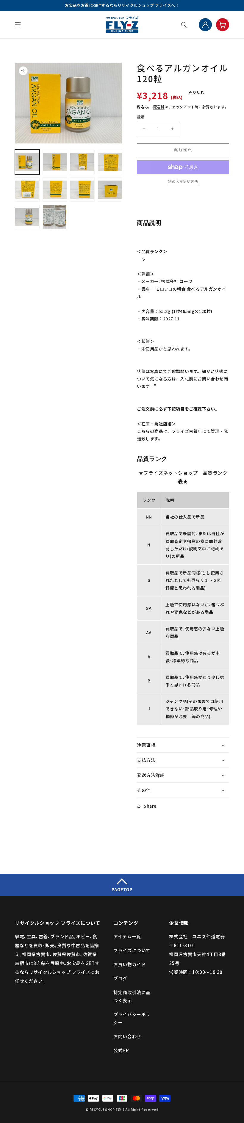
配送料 (159, 106)
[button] (17, 24)
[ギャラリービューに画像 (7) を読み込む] (82, 189)
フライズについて (132, 950)
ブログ (120, 978)
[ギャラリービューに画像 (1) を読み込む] (27, 162)
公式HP (121, 1050)
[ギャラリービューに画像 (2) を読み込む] (55, 162)
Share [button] (150, 806)
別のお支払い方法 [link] (183, 181)
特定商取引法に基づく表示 (132, 996)
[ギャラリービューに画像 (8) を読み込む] (110, 189)
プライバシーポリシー (132, 1018)
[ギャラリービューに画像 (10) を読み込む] (55, 217)
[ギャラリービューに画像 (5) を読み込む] (27, 189)
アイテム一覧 (127, 936)
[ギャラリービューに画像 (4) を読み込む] (110, 162)
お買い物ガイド (129, 964)
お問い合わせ (127, 1036)
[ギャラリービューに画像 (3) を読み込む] (82, 162)
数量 (141, 117)
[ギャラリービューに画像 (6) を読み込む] (55, 189)
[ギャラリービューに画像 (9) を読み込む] (27, 217)
